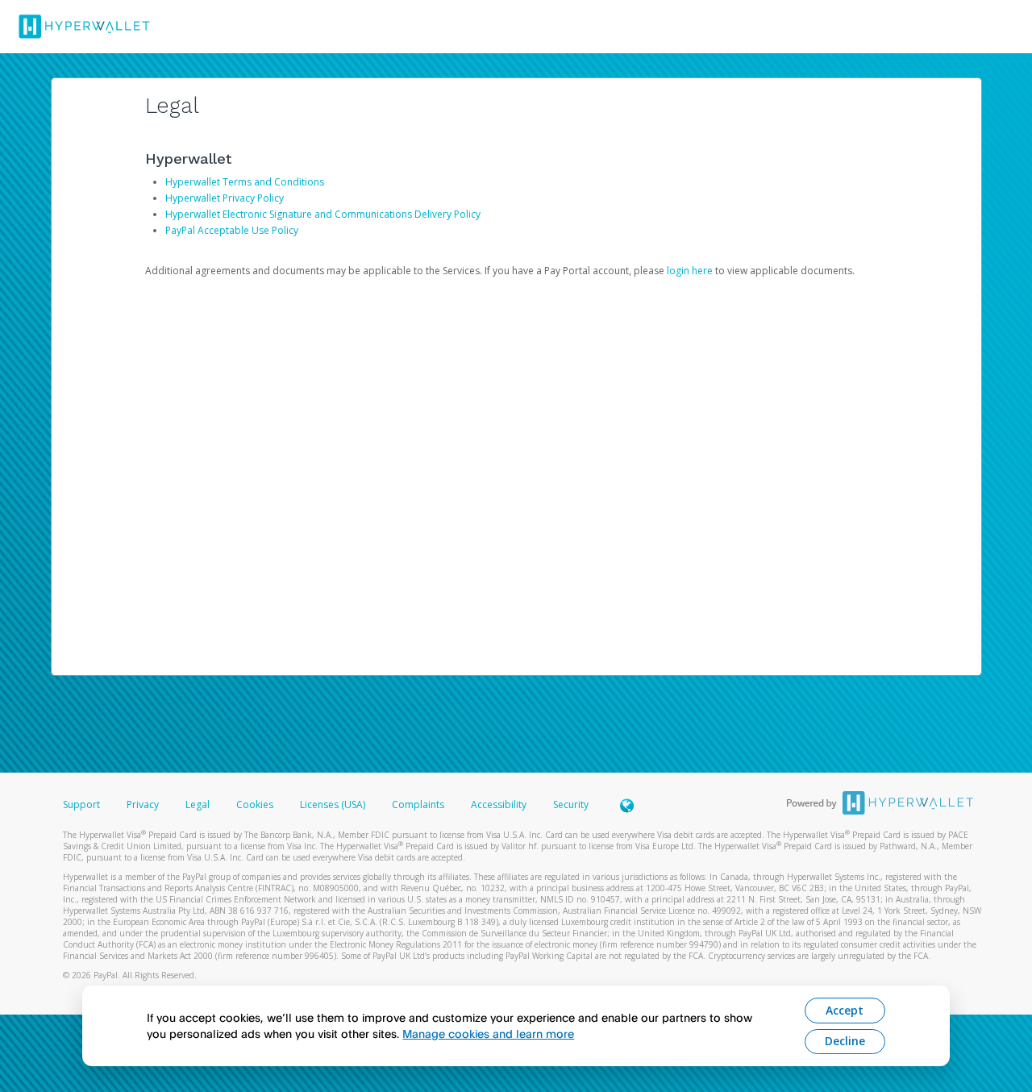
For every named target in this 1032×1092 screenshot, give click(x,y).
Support (81, 804)
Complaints (419, 804)
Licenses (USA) (334, 804)
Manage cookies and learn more (488, 1033)
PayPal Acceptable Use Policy (231, 230)
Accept (844, 1010)
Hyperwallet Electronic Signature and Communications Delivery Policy (323, 214)
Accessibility (498, 804)
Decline (845, 1040)
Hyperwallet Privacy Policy (224, 198)
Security (571, 804)
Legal (197, 804)
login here (690, 270)
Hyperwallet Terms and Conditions (244, 182)
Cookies (254, 804)
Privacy (143, 804)
